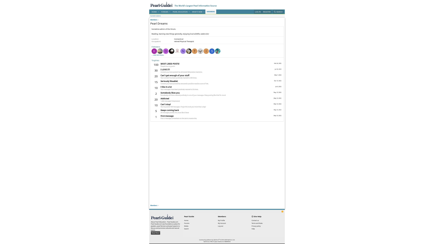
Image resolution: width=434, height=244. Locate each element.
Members (211, 11)
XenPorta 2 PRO (208, 241)
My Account (222, 223)
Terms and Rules (257, 223)
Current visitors (155, 16)
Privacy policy (256, 226)
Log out (220, 226)
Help (253, 229)
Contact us (255, 220)
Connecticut (178, 39)
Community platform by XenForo (217, 240)
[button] (158, 12)
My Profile (221, 220)
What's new (197, 12)
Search (186, 229)
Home (154, 12)
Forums (164, 12)
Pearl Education (180, 12)
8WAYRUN (227, 241)
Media (186, 226)
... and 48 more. (158, 55)
